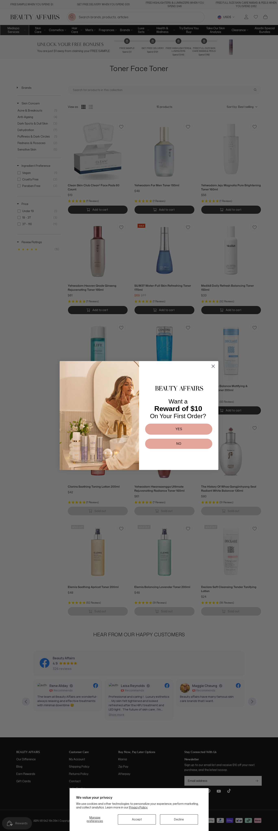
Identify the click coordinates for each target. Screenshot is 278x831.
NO (178, 443)
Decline (179, 819)
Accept (137, 819)
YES (178, 429)
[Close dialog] (213, 366)
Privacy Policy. (138, 807)
